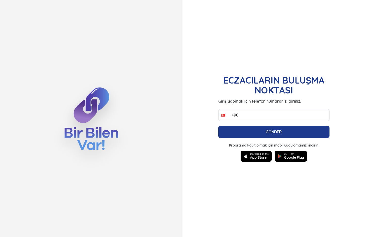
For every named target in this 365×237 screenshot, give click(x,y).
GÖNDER (274, 131)
